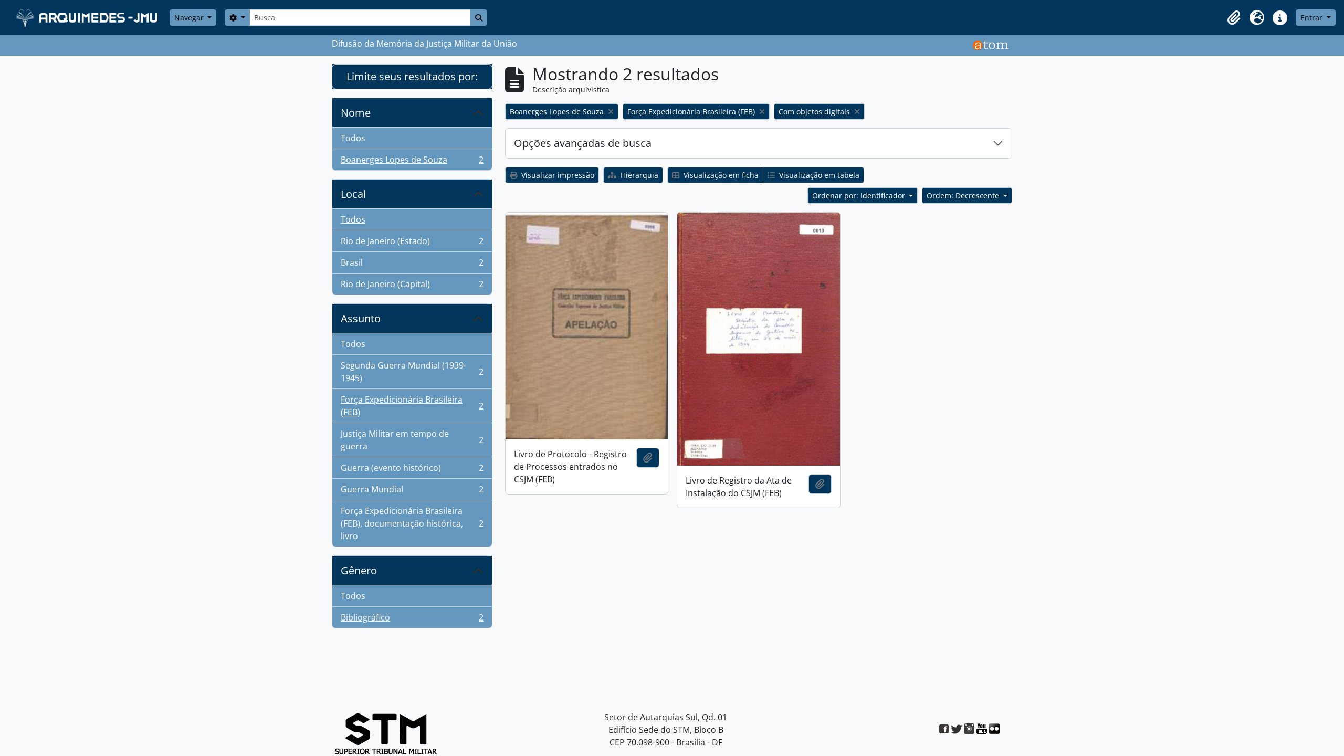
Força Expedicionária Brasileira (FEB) (412, 406)
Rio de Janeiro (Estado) (412, 243)
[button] (1233, 17)
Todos (353, 138)
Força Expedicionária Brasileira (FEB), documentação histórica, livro (412, 523)
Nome (356, 113)
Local (353, 194)
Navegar (190, 18)
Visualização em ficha (720, 175)
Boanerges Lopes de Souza (412, 162)
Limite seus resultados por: (412, 76)
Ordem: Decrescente (964, 196)
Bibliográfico (412, 620)
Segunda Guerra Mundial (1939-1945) (412, 372)
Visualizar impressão (556, 175)
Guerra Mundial (412, 492)
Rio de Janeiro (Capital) (412, 286)
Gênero (359, 570)
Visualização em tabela (818, 175)
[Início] (88, 17)
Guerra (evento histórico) (412, 470)
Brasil (412, 265)
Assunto (361, 318)
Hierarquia (638, 175)
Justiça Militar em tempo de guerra (412, 440)
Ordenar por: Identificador (859, 196)
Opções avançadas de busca (583, 143)
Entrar (1312, 18)
